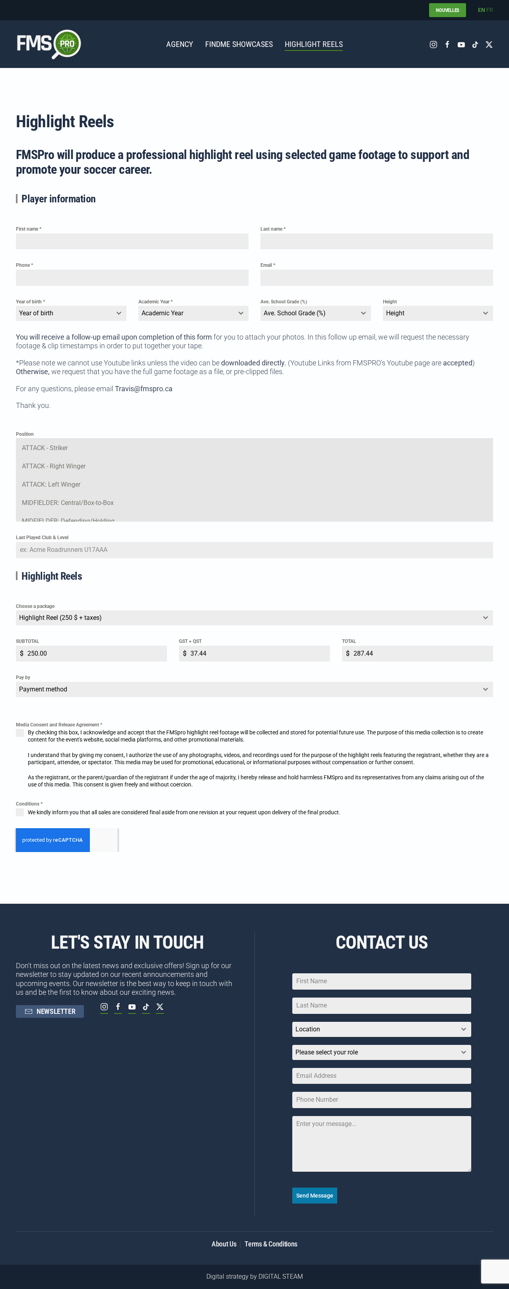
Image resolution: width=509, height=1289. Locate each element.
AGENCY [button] (179, 44)
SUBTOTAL (27, 641)
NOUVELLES (447, 10)
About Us (224, 1244)
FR (489, 10)
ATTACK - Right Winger (53, 466)
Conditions (29, 804)
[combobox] (71, 313)
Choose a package (35, 606)
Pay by (23, 677)
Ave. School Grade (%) (283, 302)
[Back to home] (49, 44)
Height (390, 302)
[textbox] (63, 313)
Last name (273, 229)
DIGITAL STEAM (280, 1276)
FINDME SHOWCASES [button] (239, 44)
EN (481, 10)
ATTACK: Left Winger (51, 484)
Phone (24, 265)
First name (28, 229)
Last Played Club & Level (42, 537)
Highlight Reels (314, 44)
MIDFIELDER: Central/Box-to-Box (68, 503)
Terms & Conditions (271, 1244)
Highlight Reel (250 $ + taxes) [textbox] (60, 617)
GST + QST (190, 641)
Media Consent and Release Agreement (59, 725)
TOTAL (349, 641)
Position (25, 434)
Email (267, 265)
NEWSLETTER (56, 1011)
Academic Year (155, 302)
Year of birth (30, 302)
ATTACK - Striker (45, 448)
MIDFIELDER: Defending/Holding (68, 521)
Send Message (314, 1195)
